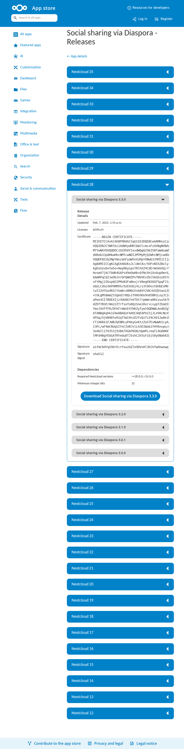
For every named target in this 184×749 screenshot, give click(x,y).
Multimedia (28, 133)
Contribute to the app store (57, 743)
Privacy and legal (108, 743)
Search (25, 166)
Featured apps (30, 45)
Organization (29, 155)
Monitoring (28, 122)
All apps (26, 34)
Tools (24, 199)
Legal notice (146, 743)
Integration (28, 111)
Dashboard (28, 78)
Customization (30, 67)
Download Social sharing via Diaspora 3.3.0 (120, 396)
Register (163, 19)
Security (26, 177)
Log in (139, 19)
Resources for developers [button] (148, 8)
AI (21, 56)
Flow (23, 210)
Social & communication (38, 188)
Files (23, 89)
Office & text (29, 144)
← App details (77, 56)
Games (25, 100)
